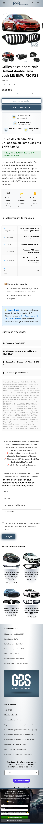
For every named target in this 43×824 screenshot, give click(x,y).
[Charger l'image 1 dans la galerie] (8, 57)
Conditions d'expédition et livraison (19, 739)
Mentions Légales (11, 715)
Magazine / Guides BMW (14, 634)
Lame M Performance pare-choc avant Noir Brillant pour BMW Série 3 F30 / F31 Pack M (11, 576)
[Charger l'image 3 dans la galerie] (35, 57)
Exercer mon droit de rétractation (18, 754)
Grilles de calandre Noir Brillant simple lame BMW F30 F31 (31, 574)
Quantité (5, 80)
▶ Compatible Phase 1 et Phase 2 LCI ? (21, 363)
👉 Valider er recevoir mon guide (15, 817)
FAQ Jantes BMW (11, 639)
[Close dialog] (42, 788)
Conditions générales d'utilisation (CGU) (20, 730)
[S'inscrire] (36, 772)
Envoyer (8, 537)
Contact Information (12, 720)
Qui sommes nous (11, 654)
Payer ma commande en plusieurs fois (19, 725)
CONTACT (8, 710)
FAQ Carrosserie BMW (13, 644)
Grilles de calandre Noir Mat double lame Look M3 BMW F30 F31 (31, 611)
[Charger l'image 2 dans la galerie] (21, 57)
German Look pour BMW (14, 659)
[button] (4, 3)
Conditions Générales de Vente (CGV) (19, 734)
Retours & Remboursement (15, 749)
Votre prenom (3, 804)
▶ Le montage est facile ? (15, 372)
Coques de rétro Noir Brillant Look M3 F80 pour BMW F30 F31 (11, 610)
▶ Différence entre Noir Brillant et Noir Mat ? (19, 352)
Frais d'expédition (17, 93)
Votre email (3, 808)
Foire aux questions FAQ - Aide (17, 649)
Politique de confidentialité (15, 744)
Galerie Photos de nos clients (16, 663)
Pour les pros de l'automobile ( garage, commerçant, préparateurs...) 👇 (14, 812)
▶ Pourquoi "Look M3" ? (15, 343)
